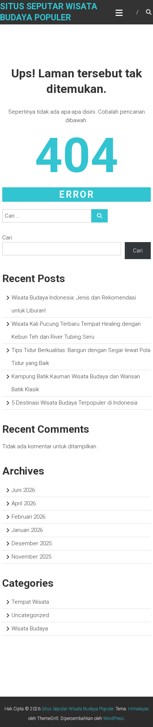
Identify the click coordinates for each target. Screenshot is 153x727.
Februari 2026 (28, 516)
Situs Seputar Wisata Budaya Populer (77, 708)
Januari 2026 (27, 530)
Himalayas (138, 708)
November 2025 (31, 556)
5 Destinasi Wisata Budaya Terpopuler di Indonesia (74, 402)
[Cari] (99, 215)
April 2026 (24, 503)
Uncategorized (30, 615)
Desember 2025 (32, 543)
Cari (7, 237)
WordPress (113, 718)
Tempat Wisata (30, 602)
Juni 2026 (23, 490)
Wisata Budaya (30, 628)
